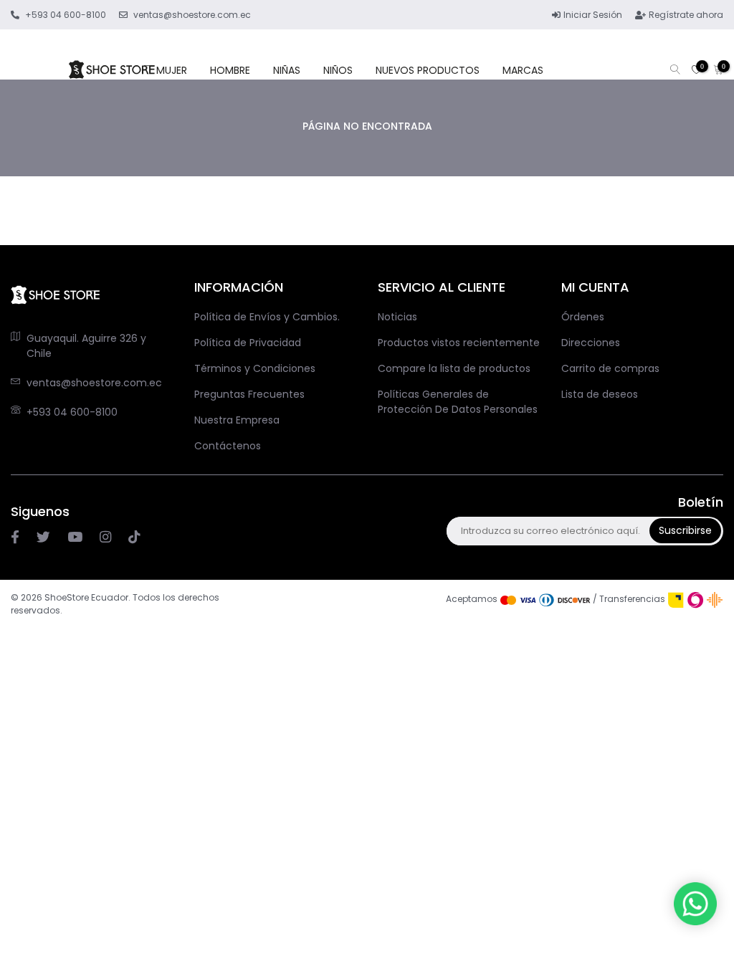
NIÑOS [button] (338, 70)
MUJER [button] (171, 70)
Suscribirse (685, 530)
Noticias (397, 317)
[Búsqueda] (675, 70)
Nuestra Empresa (237, 420)
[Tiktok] (134, 537)
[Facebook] (15, 537)
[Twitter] (43, 537)
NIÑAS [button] (286, 70)
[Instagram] (74, 537)
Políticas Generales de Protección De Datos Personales (458, 401)
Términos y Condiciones (254, 368)
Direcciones (590, 342)
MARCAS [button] (522, 70)
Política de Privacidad (247, 342)
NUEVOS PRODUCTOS (428, 70)
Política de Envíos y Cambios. (267, 317)
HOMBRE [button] (230, 70)
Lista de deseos (599, 394)
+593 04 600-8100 (72, 412)
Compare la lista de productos (454, 368)
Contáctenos (227, 446)
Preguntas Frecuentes (249, 394)
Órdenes (582, 317)
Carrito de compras (610, 368)
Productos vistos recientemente (459, 342)
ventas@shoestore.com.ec (94, 383)
